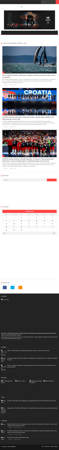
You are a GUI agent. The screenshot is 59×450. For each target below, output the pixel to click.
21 (52, 223)
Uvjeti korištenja (54, 446)
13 (44, 220)
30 (14, 230)
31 (21, 230)
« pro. (4, 233)
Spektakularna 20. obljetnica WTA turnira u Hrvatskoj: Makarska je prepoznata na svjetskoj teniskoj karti (32, 408)
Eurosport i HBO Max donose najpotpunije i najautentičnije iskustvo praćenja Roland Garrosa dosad (31, 400)
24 (21, 226)
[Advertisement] (29, 193)
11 (29, 220)
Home (43, 446)
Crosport (5, 84)
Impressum (47, 446)
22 (6, 226)
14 (52, 220)
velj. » (54, 233)
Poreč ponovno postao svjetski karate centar (18, 437)
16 (14, 223)
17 (21, 223)
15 (6, 223)
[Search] (57, 2)
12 (36, 220)
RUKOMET (7, 156)
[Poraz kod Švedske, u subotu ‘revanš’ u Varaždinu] (22, 387)
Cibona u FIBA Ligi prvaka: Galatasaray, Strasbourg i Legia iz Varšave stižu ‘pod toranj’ (28, 350)
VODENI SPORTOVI (8, 72)
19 (36, 223)
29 (6, 230)
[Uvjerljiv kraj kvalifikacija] (51, 387)
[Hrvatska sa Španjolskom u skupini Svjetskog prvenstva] (8, 387)
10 (21, 220)
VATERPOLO (7, 114)
